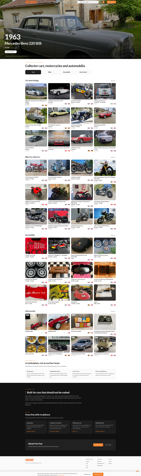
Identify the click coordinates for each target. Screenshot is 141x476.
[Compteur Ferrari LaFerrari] (82, 270)
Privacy (110, 463)
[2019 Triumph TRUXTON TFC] (105, 216)
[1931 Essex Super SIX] (82, 115)
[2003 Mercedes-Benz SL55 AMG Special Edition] (36, 91)
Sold (87, 467)
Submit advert (98, 444)
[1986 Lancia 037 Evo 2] (105, 91)
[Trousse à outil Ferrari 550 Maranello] (105, 270)
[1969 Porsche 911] (82, 138)
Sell (87, 463)
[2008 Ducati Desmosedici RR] (36, 192)
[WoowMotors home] (31, 2)
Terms (110, 461)
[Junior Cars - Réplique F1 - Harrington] (59, 246)
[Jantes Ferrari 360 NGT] (36, 270)
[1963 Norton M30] (82, 168)
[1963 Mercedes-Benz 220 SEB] (36, 115)
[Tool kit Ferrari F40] (36, 246)
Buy (87, 465)
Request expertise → (101, 431)
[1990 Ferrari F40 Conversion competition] (59, 138)
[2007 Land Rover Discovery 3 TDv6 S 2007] (105, 138)
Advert (87, 461)
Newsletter (100, 465)
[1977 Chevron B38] (82, 91)
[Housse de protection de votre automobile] (82, 246)
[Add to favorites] (45, 85)
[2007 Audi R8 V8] (36, 138)
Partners (99, 461)
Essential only (87, 474)
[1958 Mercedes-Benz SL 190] (59, 91)
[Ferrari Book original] (59, 292)
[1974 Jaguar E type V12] (59, 115)
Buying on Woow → (31, 431)
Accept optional (98, 474)
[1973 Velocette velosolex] (59, 168)
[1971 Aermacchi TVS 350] (36, 168)
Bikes (55, 2)
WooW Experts (100, 463)
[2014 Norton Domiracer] (82, 216)
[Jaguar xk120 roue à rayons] (105, 246)
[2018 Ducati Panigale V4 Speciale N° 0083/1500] (82, 192)
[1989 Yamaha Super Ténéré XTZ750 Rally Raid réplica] (105, 168)
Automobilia (63, 2)
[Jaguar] (105, 292)
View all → (113, 80)
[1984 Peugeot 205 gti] (105, 115)
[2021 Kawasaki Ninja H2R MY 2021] (59, 192)
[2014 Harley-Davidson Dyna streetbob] (59, 216)
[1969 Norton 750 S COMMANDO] (36, 216)
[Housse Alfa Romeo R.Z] (36, 292)
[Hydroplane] (82, 292)
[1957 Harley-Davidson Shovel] (105, 192)
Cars (49, 2)
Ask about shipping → (55, 431)
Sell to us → (75, 431)
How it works (108, 444)
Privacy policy (61, 475)
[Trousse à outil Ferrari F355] (59, 270)
